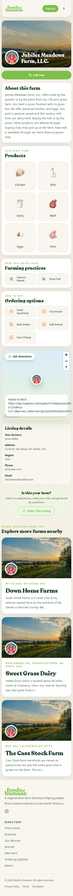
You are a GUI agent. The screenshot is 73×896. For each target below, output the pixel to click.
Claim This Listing (39, 511)
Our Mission (13, 840)
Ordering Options (16, 859)
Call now (39, 75)
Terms (25, 886)
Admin (9, 865)
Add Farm (11, 853)
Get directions (22, 356)
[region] (36, 385)
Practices (10, 834)
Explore (50, 8)
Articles (9, 847)
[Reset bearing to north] (66, 367)
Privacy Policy (12, 886)
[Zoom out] (66, 361)
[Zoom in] (66, 355)
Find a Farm (12, 828)
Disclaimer (38, 886)
